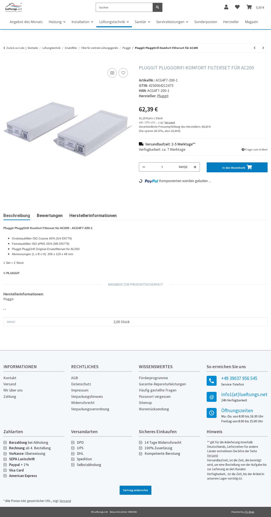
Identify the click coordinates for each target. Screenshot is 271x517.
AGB (74, 378)
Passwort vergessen (155, 396)
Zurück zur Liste (15, 48)
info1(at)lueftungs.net (244, 394)
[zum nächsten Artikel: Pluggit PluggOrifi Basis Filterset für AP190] (263, 48)
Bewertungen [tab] (50, 215)
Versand (170, 122)
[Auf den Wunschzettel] (123, 72)
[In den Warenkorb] (6, 62)
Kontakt (9, 378)
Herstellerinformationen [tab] (93, 215)
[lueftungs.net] (13, 7)
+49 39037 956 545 (239, 378)
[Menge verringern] (143, 167)
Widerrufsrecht (83, 402)
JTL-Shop (249, 511)
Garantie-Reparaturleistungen (162, 384)
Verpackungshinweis (87, 396)
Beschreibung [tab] (16, 215)
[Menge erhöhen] (195, 167)
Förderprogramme (153, 378)
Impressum (79, 390)
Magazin (251, 21)
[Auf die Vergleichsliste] (112, 72)
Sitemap (145, 402)
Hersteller (231, 21)
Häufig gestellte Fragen (157, 390)
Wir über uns (13, 390)
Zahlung (9, 396)
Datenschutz (81, 384)
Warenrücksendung (154, 409)
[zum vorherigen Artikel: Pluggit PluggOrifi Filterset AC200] (254, 48)
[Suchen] (157, 7)
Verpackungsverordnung (90, 409)
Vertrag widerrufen (135, 490)
